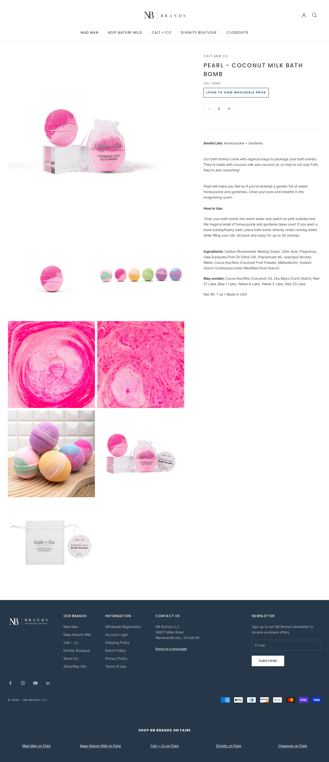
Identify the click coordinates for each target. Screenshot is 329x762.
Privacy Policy (116, 658)
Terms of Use (115, 666)
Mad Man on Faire (36, 746)
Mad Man (90, 32)
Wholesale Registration (123, 627)
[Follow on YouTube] (35, 683)
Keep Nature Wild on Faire (100, 746)
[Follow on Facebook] (10, 683)
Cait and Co (216, 56)
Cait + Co (161, 32)
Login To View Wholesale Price (236, 92)
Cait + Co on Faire (165, 746)
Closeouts (237, 32)
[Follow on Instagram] (22, 683)
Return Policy (115, 650)
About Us (70, 658)
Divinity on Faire (228, 746)
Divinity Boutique (199, 32)
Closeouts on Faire (292, 746)
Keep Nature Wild (125, 32)
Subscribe (268, 661)
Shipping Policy (117, 642)
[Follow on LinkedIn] (48, 683)
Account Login (116, 635)
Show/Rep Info (74, 666)
